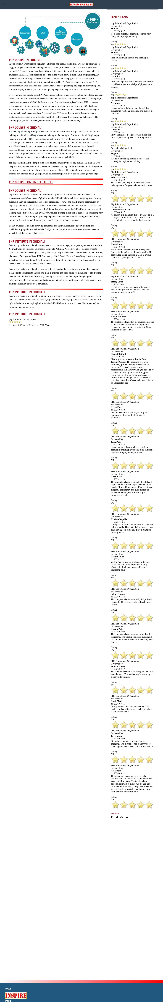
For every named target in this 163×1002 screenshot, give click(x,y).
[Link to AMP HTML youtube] (126, 818)
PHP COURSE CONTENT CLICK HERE (31, 182)
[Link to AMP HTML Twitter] (117, 817)
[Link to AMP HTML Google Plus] (121, 817)
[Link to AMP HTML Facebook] (112, 817)
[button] (4, 4)
